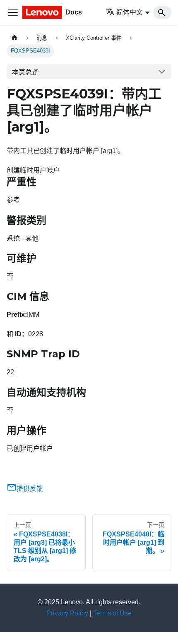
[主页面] (14, 37)
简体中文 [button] (129, 12)
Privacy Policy (67, 613)
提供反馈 (30, 488)
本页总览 (25, 72)
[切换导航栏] (13, 12)
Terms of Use (112, 613)
